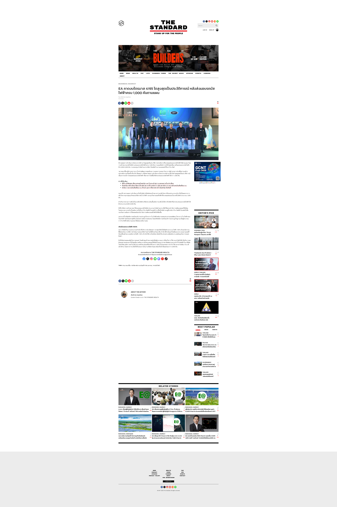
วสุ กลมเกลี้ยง (127, 265)
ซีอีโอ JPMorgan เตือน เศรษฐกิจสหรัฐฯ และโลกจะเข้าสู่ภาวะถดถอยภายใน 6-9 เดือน (148, 183)
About (168, 475)
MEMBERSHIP (168, 481)
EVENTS (198, 73)
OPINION (189, 73)
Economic (197, 230)
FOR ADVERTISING (168, 477)
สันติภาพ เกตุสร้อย (126, 97)
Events (182, 473)
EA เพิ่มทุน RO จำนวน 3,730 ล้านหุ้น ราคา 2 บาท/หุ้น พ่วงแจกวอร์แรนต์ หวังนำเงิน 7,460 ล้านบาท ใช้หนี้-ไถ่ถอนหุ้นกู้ (167, 437)
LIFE (148, 73)
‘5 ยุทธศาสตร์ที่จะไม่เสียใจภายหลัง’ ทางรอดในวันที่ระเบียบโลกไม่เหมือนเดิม (202, 275)
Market (132, 83)
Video (168, 472)
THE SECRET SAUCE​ (176, 73)
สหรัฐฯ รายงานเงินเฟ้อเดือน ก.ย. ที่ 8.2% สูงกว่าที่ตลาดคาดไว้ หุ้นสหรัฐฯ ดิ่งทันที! (146, 188)
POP (142, 73)
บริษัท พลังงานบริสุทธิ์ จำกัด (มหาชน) (142, 265)
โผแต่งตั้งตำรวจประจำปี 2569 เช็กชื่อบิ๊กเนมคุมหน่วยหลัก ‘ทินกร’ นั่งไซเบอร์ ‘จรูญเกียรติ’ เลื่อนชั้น (209, 336)
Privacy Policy (154, 475)
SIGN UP (211, 30)
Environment (207, 362)
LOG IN (205, 30)
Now (182, 472)
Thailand (202, 272)
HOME (122, 73)
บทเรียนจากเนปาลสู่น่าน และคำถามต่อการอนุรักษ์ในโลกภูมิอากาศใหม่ (209, 365)
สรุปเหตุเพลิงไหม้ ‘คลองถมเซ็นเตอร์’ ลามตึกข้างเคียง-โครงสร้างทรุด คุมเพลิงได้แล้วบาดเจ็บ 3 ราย (209, 375)
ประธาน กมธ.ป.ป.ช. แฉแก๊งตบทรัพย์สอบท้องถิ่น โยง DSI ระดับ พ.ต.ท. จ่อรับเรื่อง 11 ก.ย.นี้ (209, 346)
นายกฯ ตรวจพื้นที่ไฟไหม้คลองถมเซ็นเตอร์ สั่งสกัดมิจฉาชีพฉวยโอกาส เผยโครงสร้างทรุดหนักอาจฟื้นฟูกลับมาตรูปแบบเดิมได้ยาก (209, 356)
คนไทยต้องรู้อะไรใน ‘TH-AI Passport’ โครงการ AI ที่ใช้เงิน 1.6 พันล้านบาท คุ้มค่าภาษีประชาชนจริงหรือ (203, 233)
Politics (205, 342)
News (154, 470)
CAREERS (207, 73)
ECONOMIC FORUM (159, 73)
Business (122, 83)
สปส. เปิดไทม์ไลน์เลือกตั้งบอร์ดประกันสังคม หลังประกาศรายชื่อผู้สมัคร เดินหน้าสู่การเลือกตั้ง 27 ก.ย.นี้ (202, 319)
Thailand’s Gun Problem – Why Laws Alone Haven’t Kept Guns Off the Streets (203, 254)
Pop (182, 470)
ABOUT (122, 76)
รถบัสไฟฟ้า (157, 265)
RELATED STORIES (168, 386)
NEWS (128, 73)
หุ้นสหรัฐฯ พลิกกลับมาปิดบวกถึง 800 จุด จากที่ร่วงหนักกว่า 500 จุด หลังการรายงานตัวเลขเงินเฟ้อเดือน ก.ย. (154, 185)
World (196, 272)
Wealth (168, 470)
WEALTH (135, 73)
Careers (168, 473)
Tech (203, 230)
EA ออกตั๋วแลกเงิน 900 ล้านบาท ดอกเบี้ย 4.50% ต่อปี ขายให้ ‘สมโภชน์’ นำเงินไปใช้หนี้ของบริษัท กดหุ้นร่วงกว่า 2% (200, 437)
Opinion (154, 473)
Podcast (154, 472)
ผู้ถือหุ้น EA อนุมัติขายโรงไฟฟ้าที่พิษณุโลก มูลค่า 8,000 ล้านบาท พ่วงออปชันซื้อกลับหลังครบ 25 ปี (200, 410)
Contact (182, 475)
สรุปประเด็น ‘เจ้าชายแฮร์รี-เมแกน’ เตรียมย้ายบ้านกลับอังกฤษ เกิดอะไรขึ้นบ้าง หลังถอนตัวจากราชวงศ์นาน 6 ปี (203, 297)
